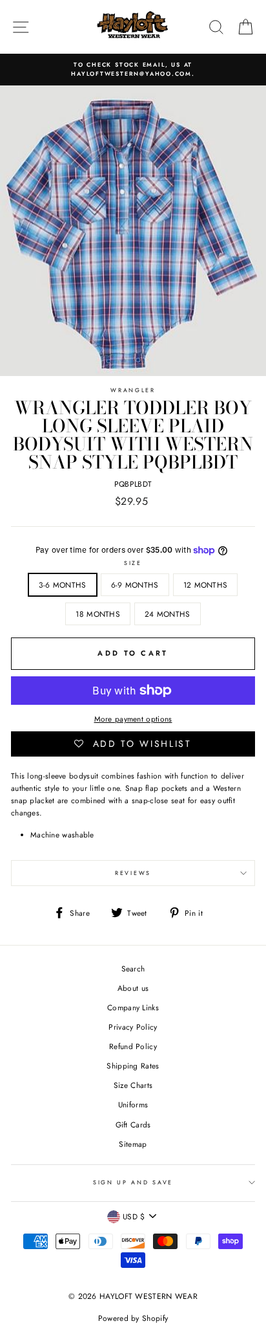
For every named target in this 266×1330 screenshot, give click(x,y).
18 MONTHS (98, 613)
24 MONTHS (167, 613)
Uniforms (133, 1104)
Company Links (133, 1007)
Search (133, 968)
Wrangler (132, 390)
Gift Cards (133, 1124)
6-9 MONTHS (135, 584)
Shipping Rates (133, 1065)
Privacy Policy (132, 1026)
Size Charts (133, 1085)
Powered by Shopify (133, 1318)
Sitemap (133, 1143)
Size (133, 563)
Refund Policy (133, 1046)
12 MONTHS (205, 584)
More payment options (133, 718)
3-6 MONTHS (63, 584)
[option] (133, 69)
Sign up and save (133, 1182)
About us (133, 987)
